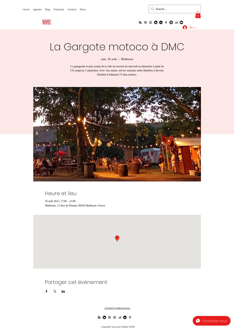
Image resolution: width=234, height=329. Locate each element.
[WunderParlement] (155, 22)
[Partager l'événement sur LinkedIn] (63, 291)
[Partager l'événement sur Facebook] (46, 291)
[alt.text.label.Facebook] (166, 22)
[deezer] (176, 22)
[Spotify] (171, 22)
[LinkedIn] (161, 22)
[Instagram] (150, 22)
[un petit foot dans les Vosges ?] (145, 22)
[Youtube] (181, 22)
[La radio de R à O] (140, 22)
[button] (198, 14)
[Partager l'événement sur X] (55, 291)
